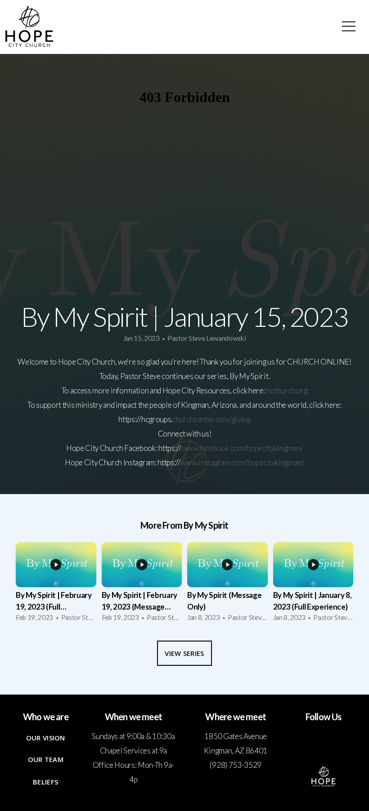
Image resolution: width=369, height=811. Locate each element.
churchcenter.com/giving (211, 419)
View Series (184, 653)
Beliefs (45, 781)
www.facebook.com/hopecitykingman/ (242, 448)
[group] (56, 584)
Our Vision (45, 737)
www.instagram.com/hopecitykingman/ (242, 462)
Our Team (45, 759)
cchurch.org (288, 390)
